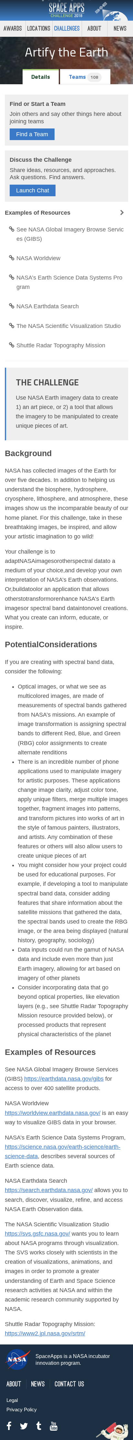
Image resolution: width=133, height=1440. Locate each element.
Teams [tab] (83, 76)
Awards (13, 28)
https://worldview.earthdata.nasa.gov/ (52, 1113)
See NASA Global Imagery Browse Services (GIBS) (70, 234)
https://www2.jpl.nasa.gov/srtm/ (45, 1333)
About (94, 28)
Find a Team (32, 134)
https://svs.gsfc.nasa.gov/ (37, 1234)
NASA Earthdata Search (47, 306)
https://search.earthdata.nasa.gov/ (49, 1190)
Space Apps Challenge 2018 (66, 10)
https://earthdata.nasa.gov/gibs (64, 1079)
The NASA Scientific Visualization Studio (68, 326)
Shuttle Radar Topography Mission (60, 345)
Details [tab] (40, 76)
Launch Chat (32, 190)
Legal (12, 1400)
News (120, 28)
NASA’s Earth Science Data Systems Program (69, 282)
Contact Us (69, 1384)
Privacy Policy (21, 1409)
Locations (39, 28)
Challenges (67, 28)
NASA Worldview (38, 258)
